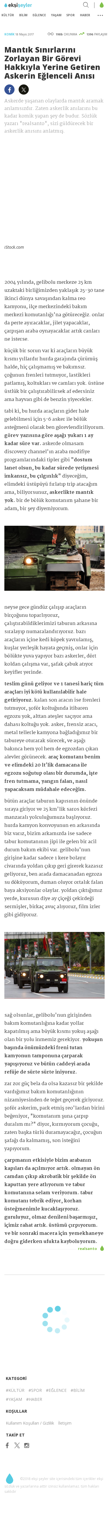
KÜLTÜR (7, 15)
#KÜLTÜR (15, 1390)
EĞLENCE (39, 15)
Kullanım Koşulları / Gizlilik (30, 1423)
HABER (85, 15)
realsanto (88, 1248)
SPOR (70, 15)
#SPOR (35, 1390)
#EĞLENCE (56, 1390)
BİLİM (23, 15)
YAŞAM (56, 15)
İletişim (65, 1423)
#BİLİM (78, 1390)
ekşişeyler (30, 5)
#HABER (34, 1399)
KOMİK (9, 34)
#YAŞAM (14, 1399)
